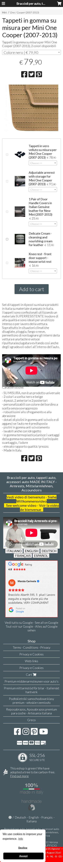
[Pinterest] (34, 733)
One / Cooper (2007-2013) (24, 12)
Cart (29, 674)
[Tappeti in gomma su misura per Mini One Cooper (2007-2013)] (31, 108)
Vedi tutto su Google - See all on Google (31, 622)
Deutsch (20, 817)
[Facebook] (17, 733)
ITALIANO (14, 551)
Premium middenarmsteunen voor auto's (31, 681)
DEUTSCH (49, 551)
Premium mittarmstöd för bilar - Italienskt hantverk (31, 690)
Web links (31, 661)
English (34, 817)
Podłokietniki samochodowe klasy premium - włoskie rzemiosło (31, 700)
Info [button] (20, 838)
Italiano (31, 821)
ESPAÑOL (41, 556)
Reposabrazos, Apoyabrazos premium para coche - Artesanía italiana (31, 711)
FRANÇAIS (23, 556)
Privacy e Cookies (31, 654)
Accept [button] (23, 856)
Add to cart (31, 289)
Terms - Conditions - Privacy (31, 647)
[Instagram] (25, 733)
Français (46, 817)
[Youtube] (43, 733)
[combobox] (31, 52)
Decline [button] (22, 847)
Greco (31, 720)
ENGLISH (31, 551)
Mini (4, 12)
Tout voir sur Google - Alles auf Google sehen (32, 628)
